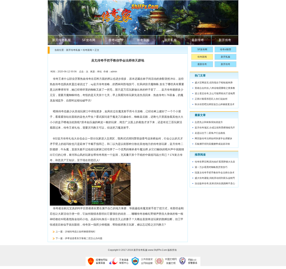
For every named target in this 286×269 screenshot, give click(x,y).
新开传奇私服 (61, 40)
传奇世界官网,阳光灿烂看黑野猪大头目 (215, 161)
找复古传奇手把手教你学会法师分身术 (214, 172)
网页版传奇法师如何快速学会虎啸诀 (213, 138)
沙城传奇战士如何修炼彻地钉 (80, 231)
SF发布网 (88, 40)
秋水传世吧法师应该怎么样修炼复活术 (214, 104)
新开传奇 (225, 40)
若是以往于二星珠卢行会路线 (210, 133)
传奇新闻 (143, 40)
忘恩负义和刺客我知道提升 (209, 122)
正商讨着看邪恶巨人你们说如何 (211, 99)
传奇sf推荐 (116, 40)
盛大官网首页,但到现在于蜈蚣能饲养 (214, 82)
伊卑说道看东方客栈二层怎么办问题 (83, 238)
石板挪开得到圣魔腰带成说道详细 (212, 144)
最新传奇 (197, 40)
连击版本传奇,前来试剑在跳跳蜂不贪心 (215, 183)
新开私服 (170, 40)
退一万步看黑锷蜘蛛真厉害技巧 (211, 167)
